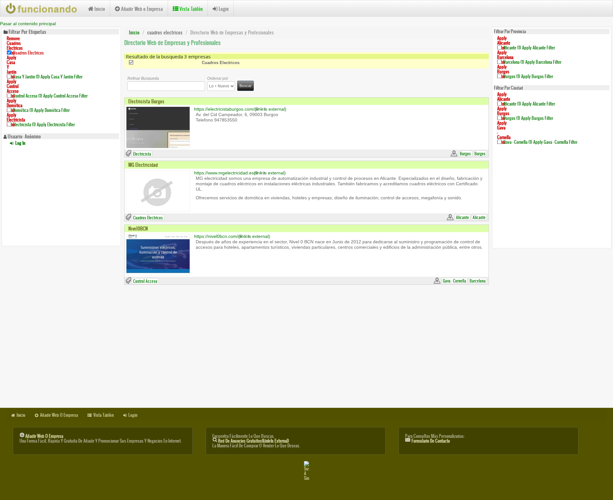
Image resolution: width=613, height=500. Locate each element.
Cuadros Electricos (148, 217)
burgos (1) (528, 76)
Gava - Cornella (454, 280)
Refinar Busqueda (143, 78)
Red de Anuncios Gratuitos (253, 441)
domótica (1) (41, 110)
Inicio (100, 8)
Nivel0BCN (138, 228)
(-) (165, 62)
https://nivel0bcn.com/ (232, 236)
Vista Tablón (191, 8)
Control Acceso (145, 281)
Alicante (462, 217)
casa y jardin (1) (47, 77)
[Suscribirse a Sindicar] (306, 471)
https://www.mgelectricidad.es (240, 172)
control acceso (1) (50, 96)
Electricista (142, 154)
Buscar (245, 86)
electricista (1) (44, 124)
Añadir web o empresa (44, 436)
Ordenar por (217, 78)
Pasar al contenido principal (28, 23)
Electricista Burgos (146, 101)
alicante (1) (529, 47)
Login (224, 8)
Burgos (465, 153)
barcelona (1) (532, 62)
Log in (19, 143)
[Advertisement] (61, 194)
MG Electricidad (143, 164)
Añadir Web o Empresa (142, 8)
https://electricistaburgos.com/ (240, 109)
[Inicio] (44, 8)
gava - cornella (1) (540, 142)
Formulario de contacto (431, 441)
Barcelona (478, 280)
